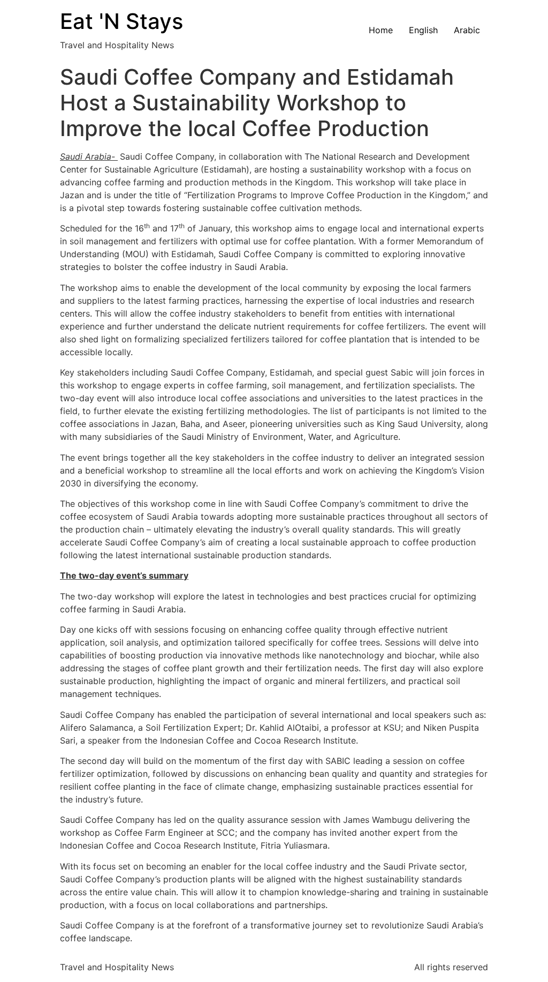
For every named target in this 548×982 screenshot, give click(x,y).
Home (381, 30)
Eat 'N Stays (121, 21)
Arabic (467, 30)
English (423, 30)
